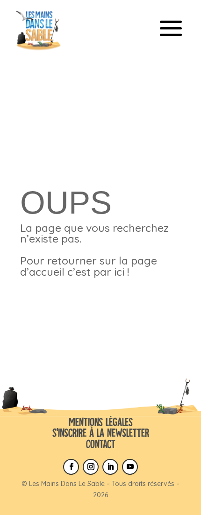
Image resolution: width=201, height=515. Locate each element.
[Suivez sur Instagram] (91, 467)
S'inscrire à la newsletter (100, 432)
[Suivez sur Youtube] (130, 467)
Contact (100, 444)
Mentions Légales (101, 422)
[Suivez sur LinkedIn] (110, 467)
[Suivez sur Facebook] (71, 467)
